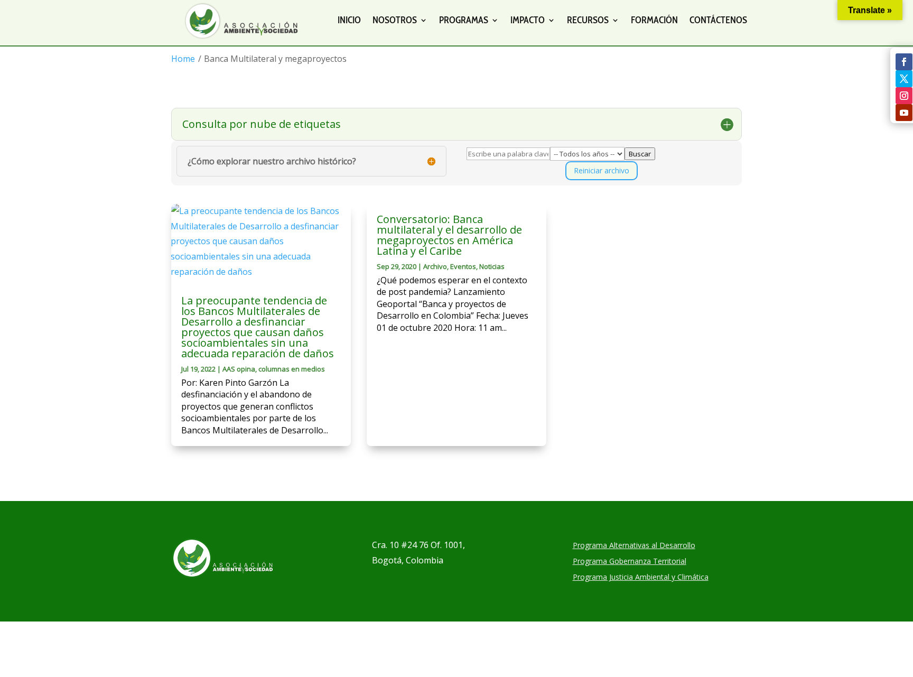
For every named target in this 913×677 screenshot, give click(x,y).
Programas (463, 20)
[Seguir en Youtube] (904, 112)
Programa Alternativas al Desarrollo (634, 546)
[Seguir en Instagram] (904, 95)
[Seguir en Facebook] (904, 61)
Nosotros (394, 20)
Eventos (463, 266)
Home (183, 58)
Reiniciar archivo (601, 170)
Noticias (492, 266)
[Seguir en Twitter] (904, 78)
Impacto (527, 20)
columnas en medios (291, 369)
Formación (654, 20)
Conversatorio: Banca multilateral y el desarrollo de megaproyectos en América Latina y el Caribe (449, 235)
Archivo (435, 266)
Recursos (588, 20)
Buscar (640, 154)
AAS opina (238, 369)
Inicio (349, 20)
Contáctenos (718, 20)
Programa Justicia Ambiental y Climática (641, 577)
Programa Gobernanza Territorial (629, 562)
